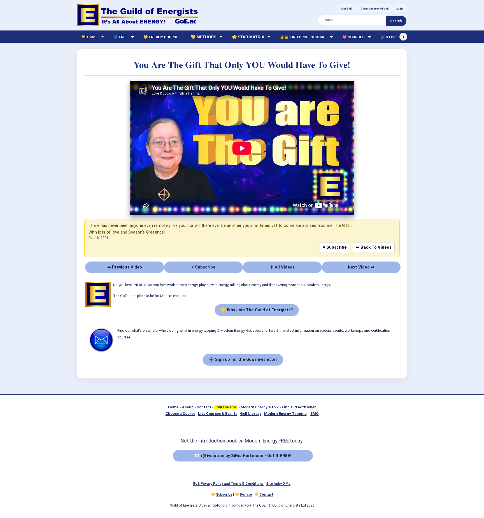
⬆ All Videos (282, 267)
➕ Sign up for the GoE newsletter (243, 359)
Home (173, 407)
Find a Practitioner (299, 407)
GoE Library (250, 413)
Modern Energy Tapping (285, 413)
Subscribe (224, 494)
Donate (246, 494)
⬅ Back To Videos (374, 247)
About (187, 407)
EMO (314, 413)
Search (396, 21)
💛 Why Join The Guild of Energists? (257, 309)
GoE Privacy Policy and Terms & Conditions (228, 484)
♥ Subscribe (335, 247)
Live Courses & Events (217, 413)
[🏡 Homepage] (137, 15)
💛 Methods (203, 37)
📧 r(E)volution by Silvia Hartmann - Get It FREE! (243, 455)
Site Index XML (278, 484)
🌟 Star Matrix (248, 37)
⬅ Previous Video (124, 267)
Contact (204, 407)
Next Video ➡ (361, 267)
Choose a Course (180, 413)
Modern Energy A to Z (260, 407)
